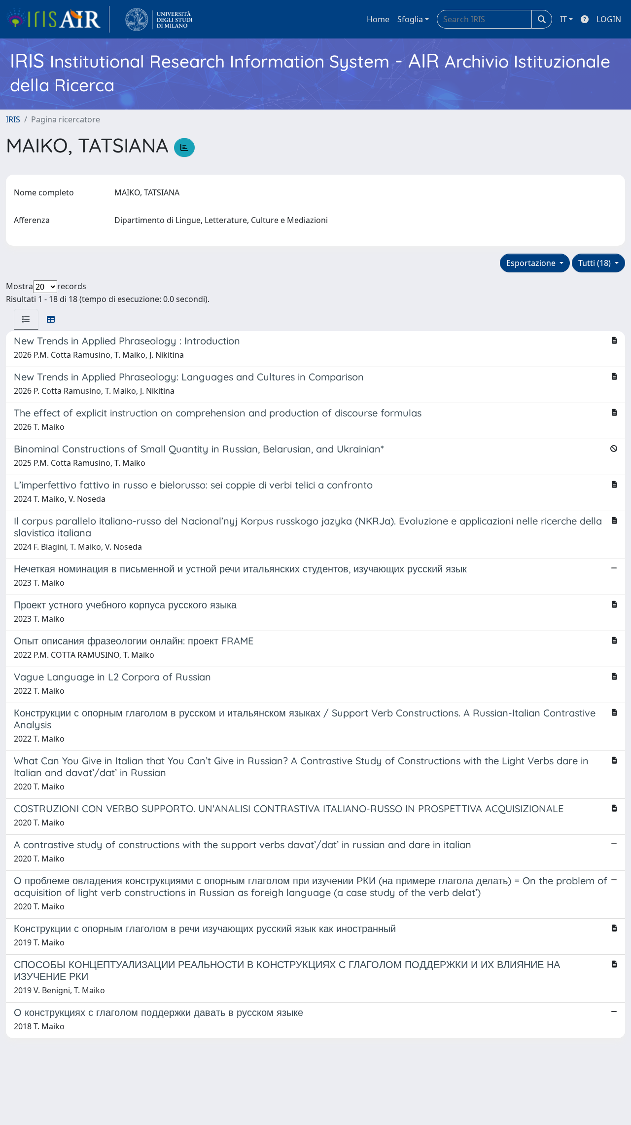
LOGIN (608, 19)
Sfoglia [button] (410, 19)
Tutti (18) (595, 263)
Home (378, 19)
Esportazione (532, 263)
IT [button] (563, 19)
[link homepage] (57, 19)
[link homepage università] (159, 19)
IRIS (13, 119)
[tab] (26, 319)
